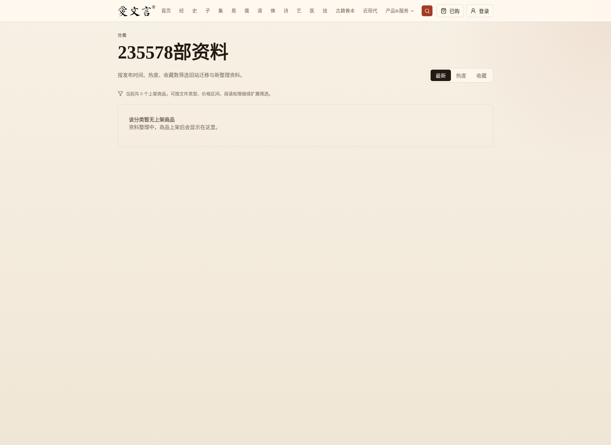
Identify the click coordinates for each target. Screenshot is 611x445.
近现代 (370, 10)
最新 (441, 76)
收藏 (481, 76)
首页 (166, 10)
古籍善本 (345, 10)
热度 (461, 76)
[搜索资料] (427, 10)
